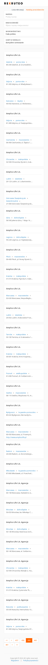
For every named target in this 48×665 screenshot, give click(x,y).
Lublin (8, 179)
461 (7, 645)
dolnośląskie (19, 217)
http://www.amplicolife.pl (16, 437)
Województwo (13, 31)
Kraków (9, 276)
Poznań (9, 373)
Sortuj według (13, 40)
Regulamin (15, 660)
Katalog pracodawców (35, 9)
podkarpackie (22, 607)
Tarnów (9, 334)
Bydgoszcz (10, 412)
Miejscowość (12, 23)
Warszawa (10, 295)
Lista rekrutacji (18, 9)
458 (22, 640)
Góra (8, 217)
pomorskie (20, 62)
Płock (8, 256)
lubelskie (18, 179)
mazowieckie (24, 140)
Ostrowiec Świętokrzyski (16, 198)
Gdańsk (9, 62)
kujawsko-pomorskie (27, 412)
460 (35, 640)
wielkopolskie (21, 373)
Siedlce (9, 393)
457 (16, 640)
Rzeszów (9, 607)
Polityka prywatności (30, 660)
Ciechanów (10, 140)
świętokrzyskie (12, 201)
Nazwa (9, 14)
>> (17, 645)
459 (29, 640)
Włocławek (10, 470)
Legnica (9, 237)
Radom (9, 451)
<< (7, 640)
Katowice (9, 101)
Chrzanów (10, 159)
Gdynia (9, 81)
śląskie (20, 101)
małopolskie (23, 159)
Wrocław (9, 509)
